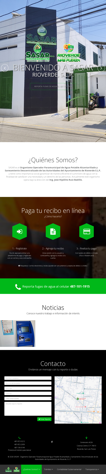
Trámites (47, 469)
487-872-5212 (19, 441)
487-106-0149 (19, 447)
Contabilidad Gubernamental (69, 469)
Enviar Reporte (45, 419)
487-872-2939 (19, 444)
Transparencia (91, 469)
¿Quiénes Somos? (30, 469)
